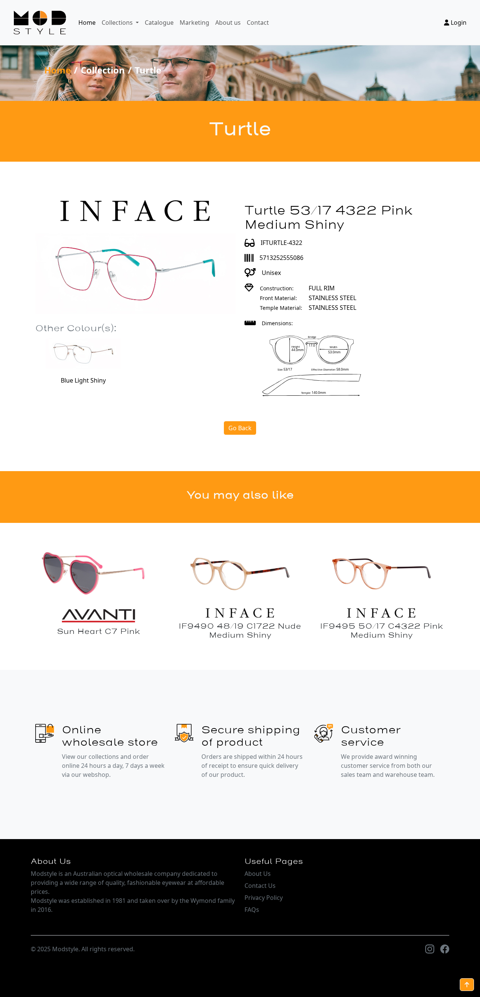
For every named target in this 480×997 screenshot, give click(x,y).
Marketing (194, 22)
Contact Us (260, 885)
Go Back (240, 428)
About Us (257, 873)
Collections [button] (118, 22)
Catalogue (159, 22)
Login (457, 22)
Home (87, 22)
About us (228, 22)
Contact (258, 22)
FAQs (251, 909)
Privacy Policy (263, 897)
